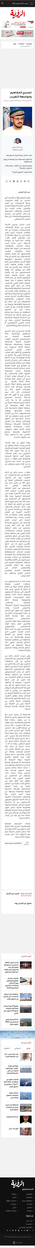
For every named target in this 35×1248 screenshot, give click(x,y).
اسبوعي (17, 1048)
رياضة (14, 1194)
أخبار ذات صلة (26, 893)
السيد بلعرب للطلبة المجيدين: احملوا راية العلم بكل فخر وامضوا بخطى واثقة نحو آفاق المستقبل (11, 967)
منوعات (29, 1211)
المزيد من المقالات (17, 150)
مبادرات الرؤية (11, 1201)
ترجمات (13, 1204)
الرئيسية (29, 44)
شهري (7, 1048)
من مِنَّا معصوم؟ (12, 1117)
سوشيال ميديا (27, 1201)
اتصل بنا (29, 1224)
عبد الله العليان (17, 147)
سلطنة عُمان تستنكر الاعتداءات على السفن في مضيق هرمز (10, 996)
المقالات (21, 44)
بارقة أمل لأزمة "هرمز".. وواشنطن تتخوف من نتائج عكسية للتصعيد (12, 1069)
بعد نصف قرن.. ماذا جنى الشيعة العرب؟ (11, 1055)
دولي (14, 1207)
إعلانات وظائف (11, 1211)
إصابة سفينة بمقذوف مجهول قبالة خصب (12, 1095)
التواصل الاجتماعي (25, 1227)
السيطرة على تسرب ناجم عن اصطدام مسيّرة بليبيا (11, 1107)
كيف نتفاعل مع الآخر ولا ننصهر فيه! (19, 155)
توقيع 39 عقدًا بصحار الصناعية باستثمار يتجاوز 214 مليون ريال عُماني (11, 1010)
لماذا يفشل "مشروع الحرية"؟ (22, 172)
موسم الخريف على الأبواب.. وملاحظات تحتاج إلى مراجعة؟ (18, 167)
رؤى (14, 44)
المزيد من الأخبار (12, 893)
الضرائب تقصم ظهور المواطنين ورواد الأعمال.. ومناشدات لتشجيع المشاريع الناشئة (11, 983)
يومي (28, 1048)
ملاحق (29, 1207)
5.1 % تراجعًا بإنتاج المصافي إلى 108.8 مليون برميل (11, 1022)
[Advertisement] (17, 68)
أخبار (14, 1197)
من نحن (29, 1221)
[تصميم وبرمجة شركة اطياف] (17, 1242)
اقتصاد (29, 1204)
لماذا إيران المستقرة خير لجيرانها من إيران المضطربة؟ (17, 160)
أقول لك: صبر (13, 1128)
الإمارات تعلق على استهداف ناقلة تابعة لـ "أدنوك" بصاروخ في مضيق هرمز (11, 1083)
